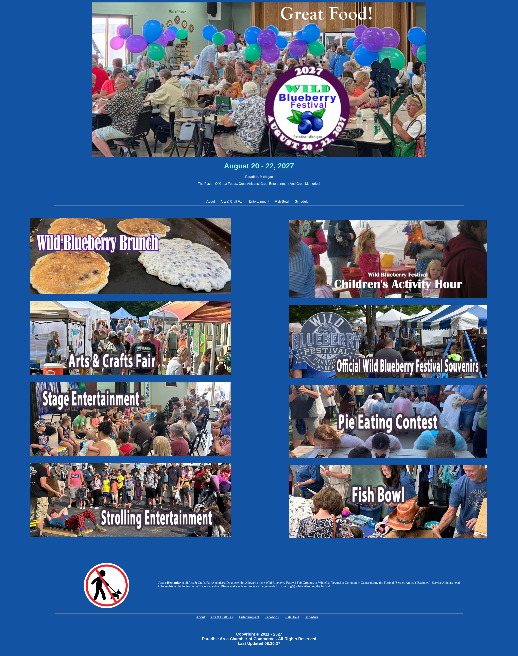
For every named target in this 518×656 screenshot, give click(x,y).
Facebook (272, 617)
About (210, 201)
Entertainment (259, 201)
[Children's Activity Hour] (387, 259)
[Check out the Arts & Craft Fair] (130, 338)
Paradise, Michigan (259, 177)
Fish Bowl (282, 201)
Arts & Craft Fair (232, 201)
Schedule (302, 201)
